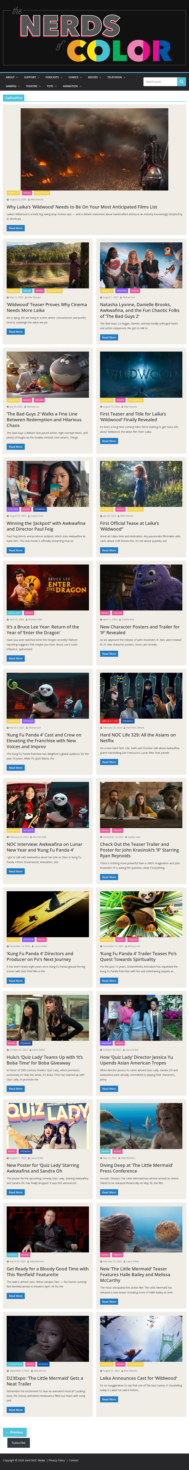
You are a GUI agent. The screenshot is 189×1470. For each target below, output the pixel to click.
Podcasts (52, 77)
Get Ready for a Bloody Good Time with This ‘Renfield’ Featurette (48, 1271)
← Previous (15, 1432)
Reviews (39, 400)
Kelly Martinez (128, 1158)
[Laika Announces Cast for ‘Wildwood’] (141, 1339)
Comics (73, 77)
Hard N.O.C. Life (110, 721)
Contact (74, 1460)
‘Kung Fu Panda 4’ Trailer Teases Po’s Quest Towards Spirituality (138, 956)
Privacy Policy (57, 1460)
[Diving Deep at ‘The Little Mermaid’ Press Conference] (141, 1126)
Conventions (15, 1364)
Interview (122, 290)
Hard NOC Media (135, 727)
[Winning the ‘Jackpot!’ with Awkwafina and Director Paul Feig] (48, 484)
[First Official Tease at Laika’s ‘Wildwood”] (141, 484)
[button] (16, 77)
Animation (70, 86)
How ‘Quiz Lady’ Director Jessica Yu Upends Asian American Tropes (136, 1060)
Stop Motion (42, 193)
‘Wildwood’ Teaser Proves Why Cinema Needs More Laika (47, 307)
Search (181, 82)
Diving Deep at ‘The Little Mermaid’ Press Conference (136, 1168)
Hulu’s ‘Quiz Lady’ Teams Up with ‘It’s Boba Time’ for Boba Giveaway (45, 1060)
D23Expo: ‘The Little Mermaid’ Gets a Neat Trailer (45, 1381)
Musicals (43, 1364)
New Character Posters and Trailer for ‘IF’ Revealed (140, 629)
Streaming (40, 509)
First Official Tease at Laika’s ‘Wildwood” (129, 526)
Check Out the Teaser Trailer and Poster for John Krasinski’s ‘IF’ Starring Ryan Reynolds (139, 850)
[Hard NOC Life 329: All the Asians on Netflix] (141, 696)
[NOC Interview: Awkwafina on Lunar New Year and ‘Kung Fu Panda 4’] (48, 805)
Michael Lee (129, 297)
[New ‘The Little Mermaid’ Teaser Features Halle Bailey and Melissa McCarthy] (141, 1229)
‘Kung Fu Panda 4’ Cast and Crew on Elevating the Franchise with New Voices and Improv (44, 740)
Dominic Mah (35, 619)
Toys (50, 86)
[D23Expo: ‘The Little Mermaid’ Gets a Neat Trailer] (48, 1339)
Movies (93, 77)
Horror (12, 1255)
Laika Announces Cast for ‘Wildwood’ (138, 1378)
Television (114, 77)
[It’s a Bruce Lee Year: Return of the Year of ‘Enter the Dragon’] (48, 587)
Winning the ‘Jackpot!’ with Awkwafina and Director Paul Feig (46, 526)
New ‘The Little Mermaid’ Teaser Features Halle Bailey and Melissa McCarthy (135, 1274)
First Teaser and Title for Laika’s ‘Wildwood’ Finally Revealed (133, 417)
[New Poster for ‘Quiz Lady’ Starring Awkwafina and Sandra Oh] (48, 1126)
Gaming (11, 86)
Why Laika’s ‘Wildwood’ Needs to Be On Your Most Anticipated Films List (82, 207)
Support (30, 77)
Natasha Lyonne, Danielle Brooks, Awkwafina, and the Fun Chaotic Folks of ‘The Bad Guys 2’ (140, 310)
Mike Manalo (37, 199)
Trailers (118, 613)
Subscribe (18, 1443)
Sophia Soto (37, 515)
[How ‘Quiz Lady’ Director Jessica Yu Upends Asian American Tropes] (141, 1018)
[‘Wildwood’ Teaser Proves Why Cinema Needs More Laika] (48, 265)
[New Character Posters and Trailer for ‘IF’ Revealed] (141, 587)
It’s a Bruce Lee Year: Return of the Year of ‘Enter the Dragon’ (43, 629)
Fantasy (27, 290)
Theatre (31, 86)
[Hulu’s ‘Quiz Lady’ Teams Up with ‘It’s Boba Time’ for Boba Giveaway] (48, 1018)
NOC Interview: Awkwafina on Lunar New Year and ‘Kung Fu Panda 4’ (44, 847)
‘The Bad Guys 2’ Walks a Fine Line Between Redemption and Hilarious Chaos (44, 419)
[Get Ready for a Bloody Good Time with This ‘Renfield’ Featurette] (48, 1229)
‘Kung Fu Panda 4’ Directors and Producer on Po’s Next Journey (40, 956)
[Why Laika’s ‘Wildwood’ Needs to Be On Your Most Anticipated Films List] (94, 149)
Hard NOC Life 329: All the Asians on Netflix (138, 738)
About (10, 77)
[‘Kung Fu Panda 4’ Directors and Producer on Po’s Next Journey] (48, 914)
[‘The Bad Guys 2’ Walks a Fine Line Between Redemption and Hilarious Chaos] (48, 375)
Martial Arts (14, 613)
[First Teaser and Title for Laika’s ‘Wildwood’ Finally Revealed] (141, 375)
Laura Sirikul (41, 946)
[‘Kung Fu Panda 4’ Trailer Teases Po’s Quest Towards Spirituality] (141, 914)
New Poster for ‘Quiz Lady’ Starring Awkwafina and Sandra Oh (43, 1168)
